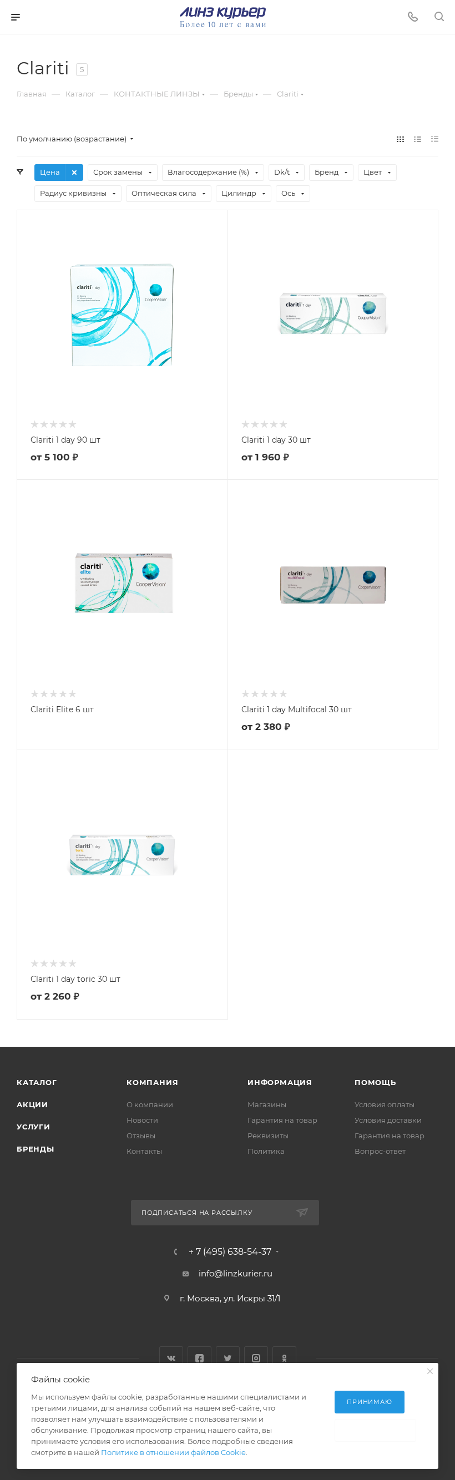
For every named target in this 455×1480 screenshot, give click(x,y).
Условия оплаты (384, 1104)
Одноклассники (284, 1358)
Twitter (228, 1358)
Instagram (256, 1358)
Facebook (199, 1358)
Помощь (375, 1082)
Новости (142, 1120)
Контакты (144, 1151)
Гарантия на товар (282, 1120)
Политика (266, 1151)
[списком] (417, 139)
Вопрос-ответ (380, 1151)
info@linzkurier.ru (235, 1273)
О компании (150, 1104)
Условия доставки (388, 1120)
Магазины (266, 1104)
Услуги (33, 1126)
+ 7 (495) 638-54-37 (230, 1252)
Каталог (37, 1082)
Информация (279, 1082)
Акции (32, 1104)
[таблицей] (434, 139)
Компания (152, 1082)
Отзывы (141, 1135)
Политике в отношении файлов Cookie (173, 1452)
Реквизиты (268, 1135)
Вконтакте (171, 1358)
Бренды (35, 1148)
